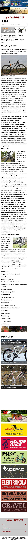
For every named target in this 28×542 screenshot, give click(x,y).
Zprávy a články (12, 35)
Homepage (3, 35)
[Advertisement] (10, 399)
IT (16, 539)
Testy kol (20, 35)
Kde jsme (4, 524)
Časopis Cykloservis (6, 531)
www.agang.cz (5, 271)
